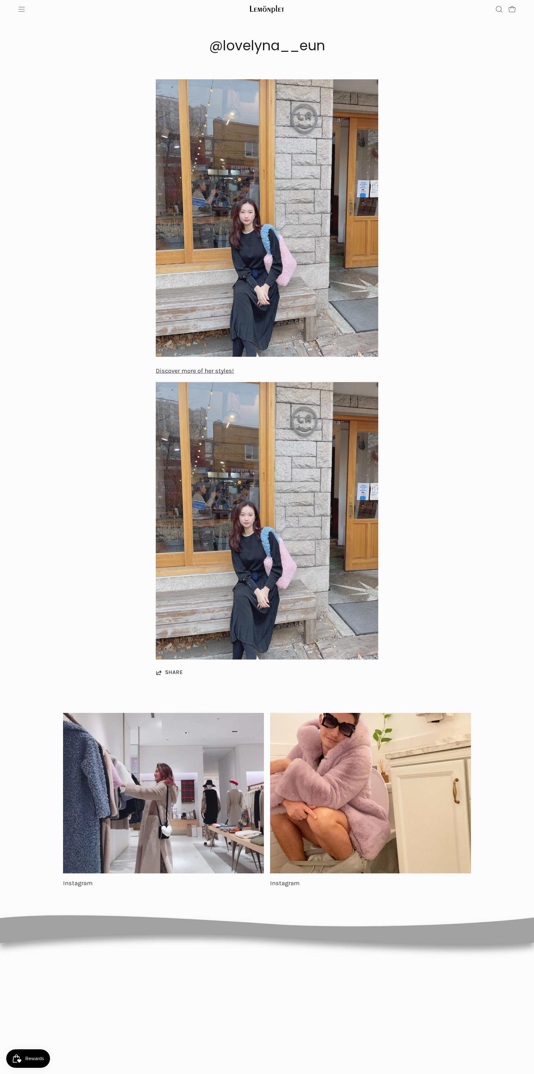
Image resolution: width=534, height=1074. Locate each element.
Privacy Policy (280, 977)
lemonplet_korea (347, 1002)
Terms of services (284, 1002)
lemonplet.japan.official (354, 990)
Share (174, 672)
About (209, 990)
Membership (216, 977)
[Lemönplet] (267, 9)
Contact (211, 1002)
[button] (499, 9)
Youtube (421, 990)
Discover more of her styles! (195, 370)
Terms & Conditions (287, 990)
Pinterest (422, 977)
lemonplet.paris (345, 977)
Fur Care (211, 1015)
